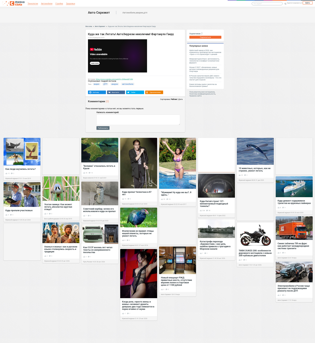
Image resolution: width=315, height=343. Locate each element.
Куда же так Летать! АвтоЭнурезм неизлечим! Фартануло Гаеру (132, 26)
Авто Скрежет (99, 12)
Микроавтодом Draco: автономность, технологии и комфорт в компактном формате (204, 61)
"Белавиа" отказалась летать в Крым (99, 167)
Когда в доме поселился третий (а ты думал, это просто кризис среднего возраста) (60, 307)
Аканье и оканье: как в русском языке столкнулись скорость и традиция (60, 249)
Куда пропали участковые (19, 210)
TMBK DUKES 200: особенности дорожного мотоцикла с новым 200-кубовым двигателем (255, 253)
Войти (307, 3)
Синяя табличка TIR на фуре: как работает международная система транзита (293, 246)
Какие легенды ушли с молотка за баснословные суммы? (203, 85)
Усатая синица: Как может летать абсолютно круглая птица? (58, 206)
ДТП (105, 84)
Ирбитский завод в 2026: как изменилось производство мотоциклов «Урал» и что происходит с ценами (205, 52)
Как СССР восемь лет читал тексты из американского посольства (97, 249)
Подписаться (205, 37)
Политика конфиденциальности (202, 94)
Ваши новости (88, 178)
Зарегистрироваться (294, 3)
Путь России (87, 262)
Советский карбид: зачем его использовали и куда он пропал (99, 209)
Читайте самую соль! (246, 311)
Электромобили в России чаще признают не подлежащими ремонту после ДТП (294, 288)
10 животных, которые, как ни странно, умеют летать (254, 169)
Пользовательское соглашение (202, 92)
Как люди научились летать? (20, 169)
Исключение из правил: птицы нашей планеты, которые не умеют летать (138, 233)
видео (96, 84)
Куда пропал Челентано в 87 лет (136, 193)
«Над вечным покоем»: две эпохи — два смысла (97, 296)
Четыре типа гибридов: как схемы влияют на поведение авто (215, 327)
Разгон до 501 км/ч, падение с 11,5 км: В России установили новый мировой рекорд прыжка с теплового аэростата (255, 298)
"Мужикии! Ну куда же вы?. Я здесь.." (176, 193)
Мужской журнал (11, 178)
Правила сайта (195, 96)
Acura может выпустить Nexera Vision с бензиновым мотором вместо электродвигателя (21, 292)
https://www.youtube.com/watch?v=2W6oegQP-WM (114, 79)
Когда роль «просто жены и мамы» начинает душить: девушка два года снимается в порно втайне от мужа (138, 305)
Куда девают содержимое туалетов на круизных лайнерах (294, 201)
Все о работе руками (51, 219)
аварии (114, 84)
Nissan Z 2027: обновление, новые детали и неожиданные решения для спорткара (204, 69)
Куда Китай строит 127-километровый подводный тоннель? (214, 203)
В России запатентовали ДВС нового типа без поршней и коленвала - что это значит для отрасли (205, 78)
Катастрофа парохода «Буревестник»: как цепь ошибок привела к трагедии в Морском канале (215, 245)
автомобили (127, 84)
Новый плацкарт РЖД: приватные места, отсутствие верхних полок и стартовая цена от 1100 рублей (176, 281)
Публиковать (103, 128)
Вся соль (89, 26)
